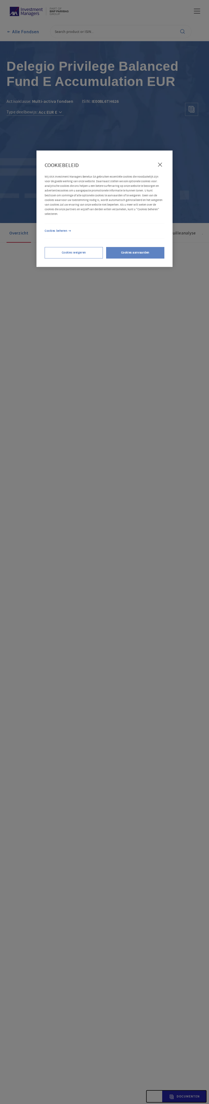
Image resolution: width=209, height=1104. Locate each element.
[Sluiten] (160, 165)
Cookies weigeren (74, 253)
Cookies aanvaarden (135, 253)
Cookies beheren (56, 231)
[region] (104, 208)
